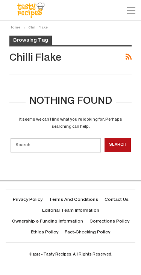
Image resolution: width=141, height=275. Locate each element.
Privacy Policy (27, 199)
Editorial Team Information (70, 210)
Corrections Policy (109, 221)
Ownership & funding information (47, 221)
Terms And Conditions (73, 199)
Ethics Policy (44, 232)
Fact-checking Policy (87, 232)
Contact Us (117, 199)
